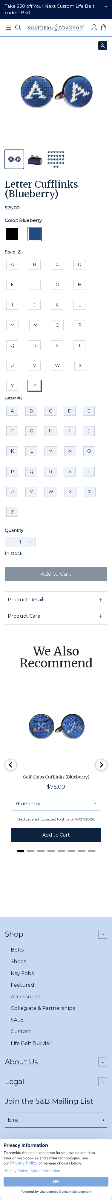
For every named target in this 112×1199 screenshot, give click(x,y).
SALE (17, 1020)
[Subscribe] (101, 1120)
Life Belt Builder (31, 1043)
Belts (17, 950)
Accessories (25, 996)
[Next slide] (101, 765)
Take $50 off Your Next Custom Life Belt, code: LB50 (50, 9)
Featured (22, 985)
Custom (21, 1031)
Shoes (18, 961)
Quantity (14, 530)
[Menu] (8, 27)
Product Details (26, 599)
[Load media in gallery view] (14, 159)
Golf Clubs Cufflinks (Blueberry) (56, 777)
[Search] (18, 27)
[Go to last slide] (11, 765)
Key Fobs (22, 973)
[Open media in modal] (102, 45)
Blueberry (35, 234)
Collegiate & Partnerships (43, 1008)
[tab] (20, 851)
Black (12, 234)
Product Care (24, 616)
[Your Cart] (103, 27)
